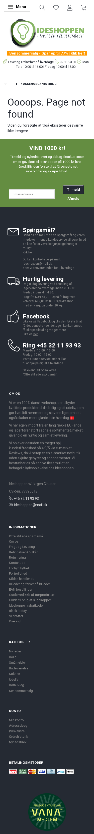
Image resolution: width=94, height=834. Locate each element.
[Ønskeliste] (56, 7)
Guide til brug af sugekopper (30, 600)
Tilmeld (73, 190)
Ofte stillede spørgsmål (40, 374)
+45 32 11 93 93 (26, 499)
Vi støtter (16, 616)
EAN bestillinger (20, 589)
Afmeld (73, 199)
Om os (14, 541)
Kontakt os (17, 563)
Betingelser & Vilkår (23, 552)
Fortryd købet (19, 568)
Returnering (17, 557)
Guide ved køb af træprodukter (32, 595)
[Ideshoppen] (47, 33)
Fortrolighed (18, 573)
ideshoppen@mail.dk (30, 505)
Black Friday (18, 611)
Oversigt (15, 621)
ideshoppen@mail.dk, (38, 263)
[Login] (69, 7)
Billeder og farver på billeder (29, 584)
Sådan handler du (21, 579)
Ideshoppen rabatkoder (26, 605)
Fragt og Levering (22, 547)
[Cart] (83, 7)
